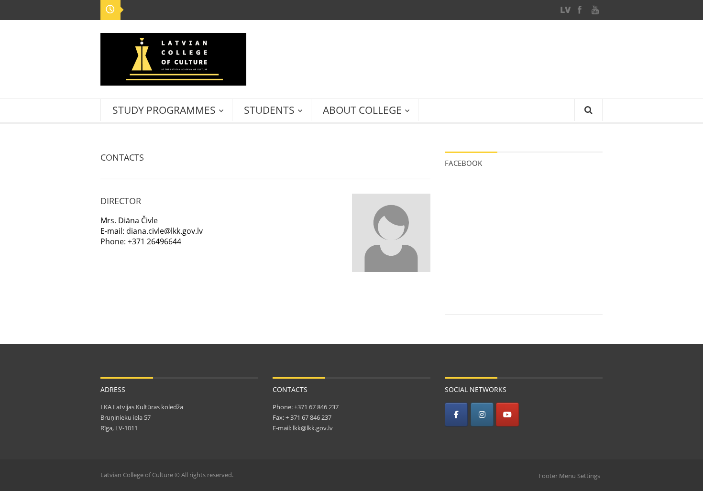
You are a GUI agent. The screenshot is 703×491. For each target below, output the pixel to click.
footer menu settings (569, 475)
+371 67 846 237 (316, 407)
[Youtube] (595, 10)
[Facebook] (579, 10)
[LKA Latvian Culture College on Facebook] (456, 414)
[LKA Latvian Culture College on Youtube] (507, 414)
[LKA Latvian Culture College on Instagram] (482, 414)
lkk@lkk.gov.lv (313, 428)
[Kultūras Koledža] (564, 10)
